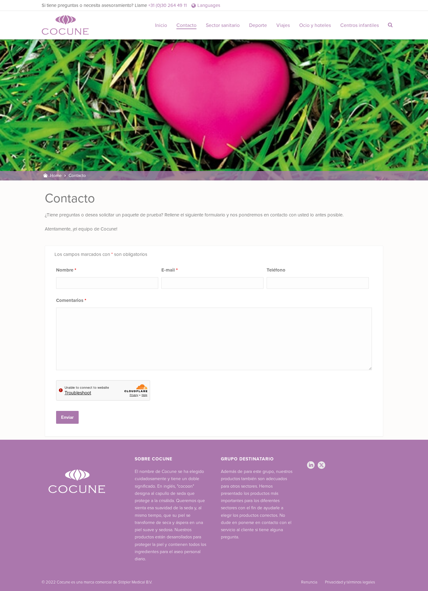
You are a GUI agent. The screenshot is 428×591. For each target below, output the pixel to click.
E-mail (169, 270)
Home (56, 175)
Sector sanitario (223, 25)
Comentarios (71, 300)
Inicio (161, 25)
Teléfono (276, 270)
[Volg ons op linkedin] (311, 465)
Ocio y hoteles (315, 25)
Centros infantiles (359, 25)
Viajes (283, 25)
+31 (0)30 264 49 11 (167, 5)
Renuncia (309, 582)
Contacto (186, 25)
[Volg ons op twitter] (321, 465)
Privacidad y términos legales (350, 582)
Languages (208, 5)
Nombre (66, 270)
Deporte (258, 25)
